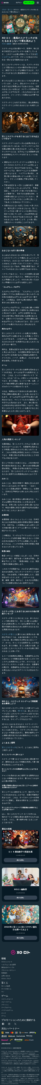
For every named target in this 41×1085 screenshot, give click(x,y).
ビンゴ (3, 1013)
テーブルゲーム (6, 1007)
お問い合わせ (5, 976)
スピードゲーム (6, 1002)
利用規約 (4, 973)
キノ (2, 991)
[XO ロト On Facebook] (3, 1023)
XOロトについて (6, 962)
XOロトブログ (6, 978)
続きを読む (20, 860)
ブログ (4, 10)
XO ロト (21, 711)
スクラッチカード (7, 999)
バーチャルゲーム (7, 1010)
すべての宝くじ (6, 989)
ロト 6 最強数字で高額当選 (20, 852)
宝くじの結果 (5, 986)
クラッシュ (5, 1005)
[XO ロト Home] (5, 3)
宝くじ (10, 10)
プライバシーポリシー (8, 970)
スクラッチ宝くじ (9, 634)
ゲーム (3, 1016)
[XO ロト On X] (15, 1023)
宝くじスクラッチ (9, 747)
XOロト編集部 (6, 44)
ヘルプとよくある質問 (8, 964)
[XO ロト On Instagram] (9, 1023)
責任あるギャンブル (7, 967)
